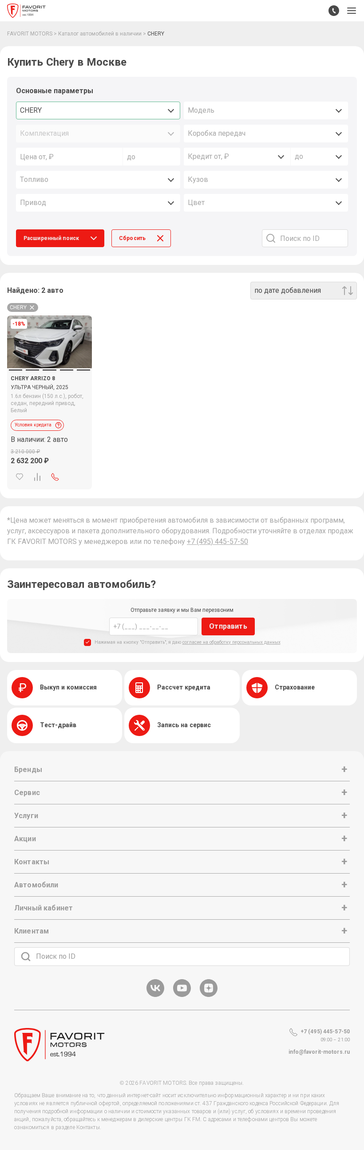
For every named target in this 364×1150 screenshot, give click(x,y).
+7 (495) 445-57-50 (217, 541)
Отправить (228, 626)
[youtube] (182, 995)
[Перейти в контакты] (333, 10)
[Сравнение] (37, 477)
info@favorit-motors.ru (319, 1052)
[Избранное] (19, 477)
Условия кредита (33, 424)
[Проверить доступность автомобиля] (55, 477)
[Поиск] (25, 956)
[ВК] (155, 995)
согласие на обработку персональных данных (231, 642)
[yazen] (209, 995)
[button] (351, 10)
